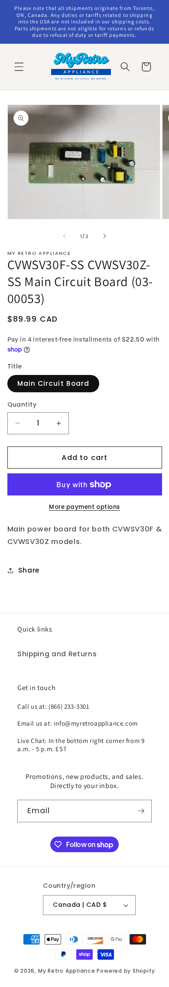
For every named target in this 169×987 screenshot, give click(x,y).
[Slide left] (64, 236)
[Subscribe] (140, 811)
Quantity (22, 404)
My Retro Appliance (66, 970)
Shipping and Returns (57, 653)
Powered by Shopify (126, 970)
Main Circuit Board (53, 383)
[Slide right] (104, 236)
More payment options (84, 507)
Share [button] (28, 570)
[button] (19, 66)
